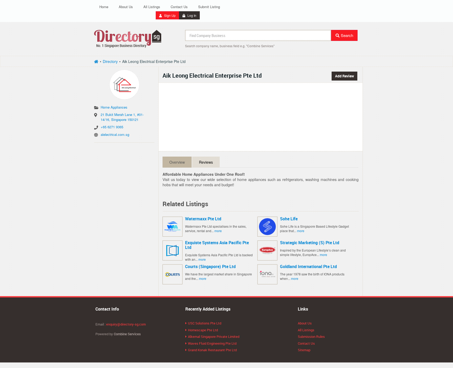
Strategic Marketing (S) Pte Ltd (309, 243)
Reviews (206, 162)
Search (347, 35)
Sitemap (304, 350)
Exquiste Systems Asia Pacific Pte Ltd (217, 245)
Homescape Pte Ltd (203, 330)
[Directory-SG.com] (96, 61)
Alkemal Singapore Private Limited (213, 336)
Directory (110, 61)
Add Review (344, 75)
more (218, 230)
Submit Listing (209, 6)
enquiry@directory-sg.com (126, 324)
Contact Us (179, 6)
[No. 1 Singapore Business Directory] (128, 38)
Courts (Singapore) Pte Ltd (210, 266)
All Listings (151, 6)
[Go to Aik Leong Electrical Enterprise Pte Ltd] (124, 83)
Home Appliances (114, 107)
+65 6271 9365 (112, 126)
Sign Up (169, 15)
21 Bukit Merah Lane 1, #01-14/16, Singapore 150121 (122, 117)
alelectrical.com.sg (115, 134)
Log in (191, 15)
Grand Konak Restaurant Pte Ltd (212, 350)
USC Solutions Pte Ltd (204, 323)
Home (103, 6)
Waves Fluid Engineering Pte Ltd (212, 343)
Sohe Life (289, 219)
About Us (126, 6)
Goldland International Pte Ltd (308, 266)
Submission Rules (311, 336)
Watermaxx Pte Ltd (203, 219)
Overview (177, 162)
